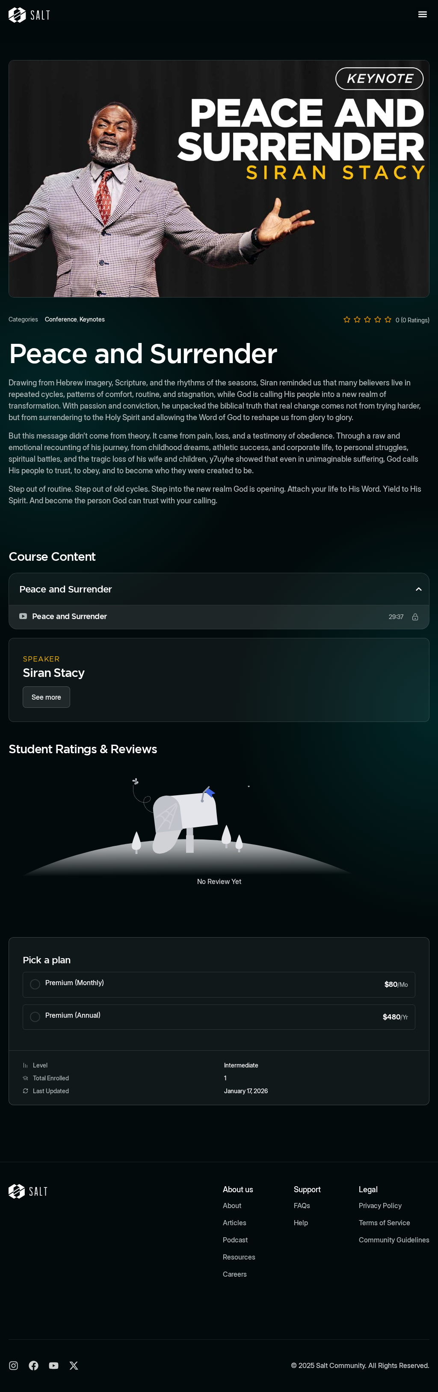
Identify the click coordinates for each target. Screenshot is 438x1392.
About (232, 1205)
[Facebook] (33, 1366)
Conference (61, 319)
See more (46, 697)
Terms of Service (384, 1222)
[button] (422, 14)
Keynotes (92, 319)
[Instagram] (13, 1366)
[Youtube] (54, 1366)
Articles (234, 1222)
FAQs (302, 1205)
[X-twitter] (74, 1366)
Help (301, 1222)
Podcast (235, 1240)
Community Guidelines (394, 1240)
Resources (239, 1257)
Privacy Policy (380, 1205)
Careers (235, 1274)
